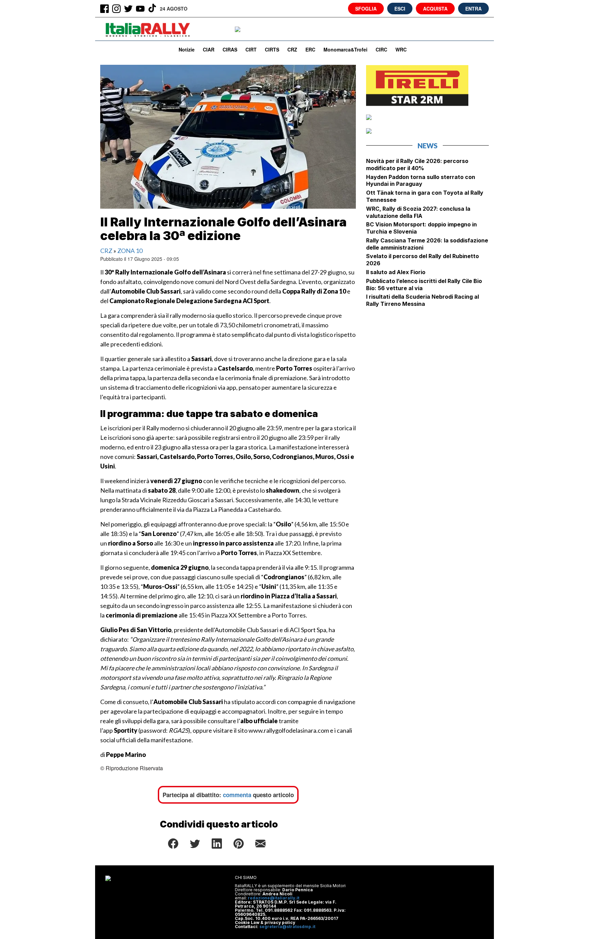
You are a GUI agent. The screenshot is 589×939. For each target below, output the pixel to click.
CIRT (251, 49)
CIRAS (230, 49)
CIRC (381, 49)
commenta (237, 795)
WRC (401, 49)
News (428, 145)
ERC (310, 49)
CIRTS (272, 49)
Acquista (435, 8)
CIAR (208, 49)
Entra (473, 8)
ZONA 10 (129, 250)
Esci (399, 8)
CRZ (292, 49)
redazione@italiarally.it (273, 897)
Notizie (187, 49)
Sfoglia (366, 8)
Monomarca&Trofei (345, 49)
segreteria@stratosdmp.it (287, 926)
